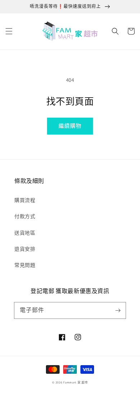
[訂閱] (118, 310)
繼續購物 (70, 125)
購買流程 (24, 200)
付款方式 (24, 216)
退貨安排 (24, 249)
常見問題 (24, 265)
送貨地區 (24, 233)
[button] (9, 31)
